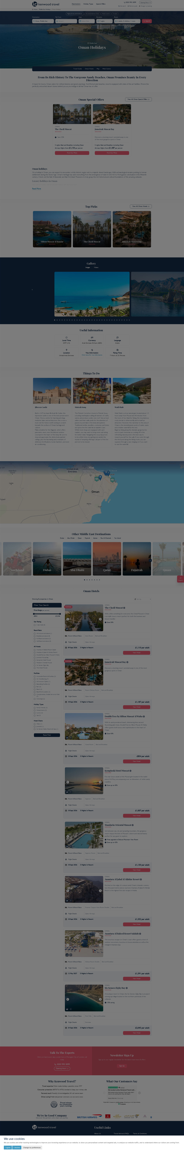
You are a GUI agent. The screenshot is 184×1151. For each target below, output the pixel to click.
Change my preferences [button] (32, 1148)
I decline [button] (17, 1148)
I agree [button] (7, 1148)
